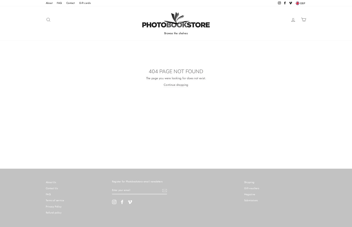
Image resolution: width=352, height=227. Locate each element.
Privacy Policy (54, 206)
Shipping (249, 182)
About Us (51, 182)
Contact (70, 3)
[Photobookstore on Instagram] (114, 202)
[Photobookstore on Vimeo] (130, 202)
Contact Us (52, 188)
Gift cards (85, 3)
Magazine (249, 194)
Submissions (251, 200)
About (49, 3)
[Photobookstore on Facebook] (122, 202)
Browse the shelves (176, 33)
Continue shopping (176, 85)
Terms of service (55, 200)
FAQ (59, 3)
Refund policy (53, 212)
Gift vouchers (251, 188)
